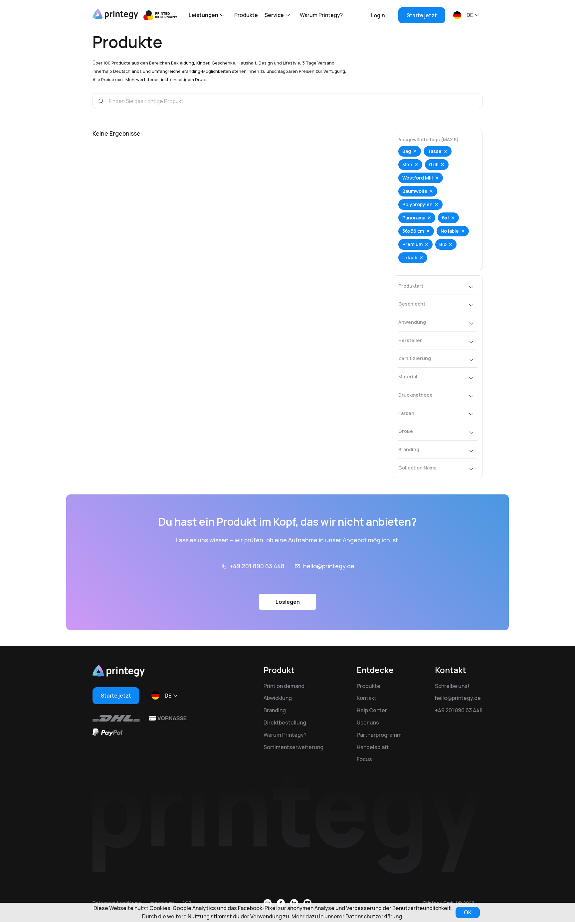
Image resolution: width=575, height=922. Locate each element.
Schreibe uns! (452, 686)
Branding (275, 710)
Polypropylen (417, 204)
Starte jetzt (422, 15)
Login (378, 15)
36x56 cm (413, 231)
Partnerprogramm (379, 734)
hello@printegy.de (328, 566)
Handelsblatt (373, 747)
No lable (450, 231)
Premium (412, 244)
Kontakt (366, 698)
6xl (445, 217)
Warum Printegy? (321, 15)
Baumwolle (414, 191)
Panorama (413, 217)
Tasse (435, 151)
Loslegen (288, 601)
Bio (443, 244)
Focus (364, 759)
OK (468, 912)
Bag (406, 151)
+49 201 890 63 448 (257, 566)
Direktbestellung (285, 722)
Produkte (246, 15)
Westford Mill (417, 178)
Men (407, 164)
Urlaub (409, 257)
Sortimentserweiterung (293, 747)
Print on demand (284, 686)
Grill (434, 164)
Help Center (372, 710)
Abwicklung (278, 698)
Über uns (368, 722)
